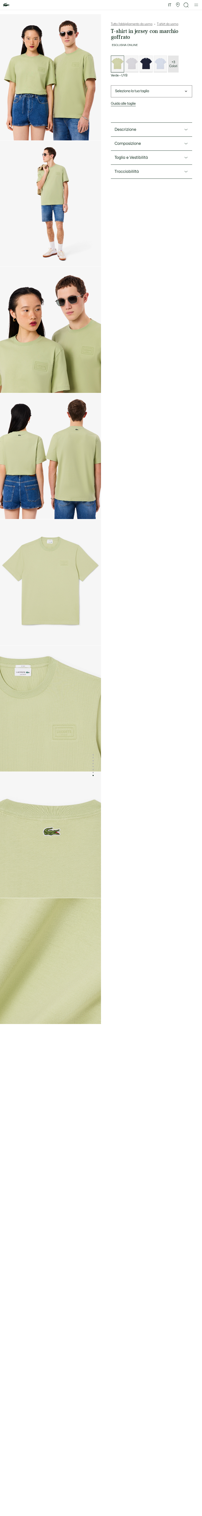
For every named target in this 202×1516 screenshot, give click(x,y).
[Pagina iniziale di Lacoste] (6, 5)
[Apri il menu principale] (196, 5)
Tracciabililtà (127, 172)
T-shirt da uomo (167, 24)
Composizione (128, 144)
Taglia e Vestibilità (131, 158)
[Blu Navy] (146, 64)
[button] (178, 4)
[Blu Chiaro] (160, 64)
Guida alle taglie (123, 103)
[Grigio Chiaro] (131, 64)
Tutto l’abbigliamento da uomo (131, 24)
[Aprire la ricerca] (186, 5)
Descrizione (125, 130)
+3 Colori (173, 64)
